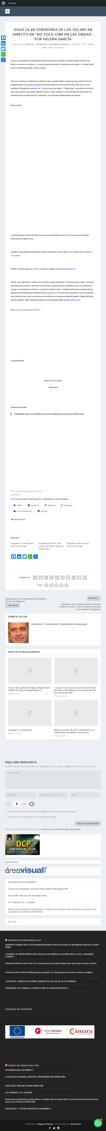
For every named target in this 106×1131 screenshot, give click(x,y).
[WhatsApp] (3, 54)
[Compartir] (3, 60)
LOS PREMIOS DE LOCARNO (21, 902)
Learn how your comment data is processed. (61, 829)
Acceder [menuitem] (12, 3)
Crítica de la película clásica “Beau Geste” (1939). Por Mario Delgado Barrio (29, 689)
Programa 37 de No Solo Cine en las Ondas (22, 544)
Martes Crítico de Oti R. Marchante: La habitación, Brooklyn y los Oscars (74, 731)
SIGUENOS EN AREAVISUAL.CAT (24, 940)
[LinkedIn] (3, 43)
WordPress (76, 1124)
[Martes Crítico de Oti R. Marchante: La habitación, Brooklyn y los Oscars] (76, 713)
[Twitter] (3, 49)
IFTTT (16, 494)
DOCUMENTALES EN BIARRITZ (22, 882)
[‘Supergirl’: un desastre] (30, 713)
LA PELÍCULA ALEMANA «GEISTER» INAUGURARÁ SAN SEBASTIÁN (38, 889)
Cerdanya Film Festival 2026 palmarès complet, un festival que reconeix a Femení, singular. (49, 972)
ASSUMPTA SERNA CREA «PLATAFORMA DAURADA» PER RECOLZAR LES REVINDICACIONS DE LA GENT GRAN (52, 946)
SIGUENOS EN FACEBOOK (18, 1009)
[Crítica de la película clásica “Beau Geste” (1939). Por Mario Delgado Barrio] (30, 671)
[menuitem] (3, 3)
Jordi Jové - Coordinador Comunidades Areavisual (47, 44)
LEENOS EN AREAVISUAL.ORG (23, 1065)
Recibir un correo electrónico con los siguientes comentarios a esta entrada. (43, 811)
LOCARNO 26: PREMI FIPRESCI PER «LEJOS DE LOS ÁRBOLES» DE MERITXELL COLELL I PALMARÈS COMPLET (49, 955)
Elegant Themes (45, 1124)
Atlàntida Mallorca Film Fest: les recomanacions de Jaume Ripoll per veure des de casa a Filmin (51, 963)
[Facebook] (3, 38)
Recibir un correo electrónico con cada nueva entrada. (33, 817)
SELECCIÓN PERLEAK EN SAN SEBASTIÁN (27, 895)
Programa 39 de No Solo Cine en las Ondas (78, 544)
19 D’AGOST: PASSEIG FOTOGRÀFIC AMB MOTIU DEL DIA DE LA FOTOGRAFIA (40, 981)
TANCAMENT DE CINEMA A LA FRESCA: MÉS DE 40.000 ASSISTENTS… (37, 988)
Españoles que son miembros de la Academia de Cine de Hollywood (49, 413)
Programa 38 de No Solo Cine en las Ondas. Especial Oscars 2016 (51, 546)
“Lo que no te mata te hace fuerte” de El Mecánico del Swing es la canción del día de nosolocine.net (75, 690)
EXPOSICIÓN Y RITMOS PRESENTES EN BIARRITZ (28, 1108)
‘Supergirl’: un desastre (20, 730)
